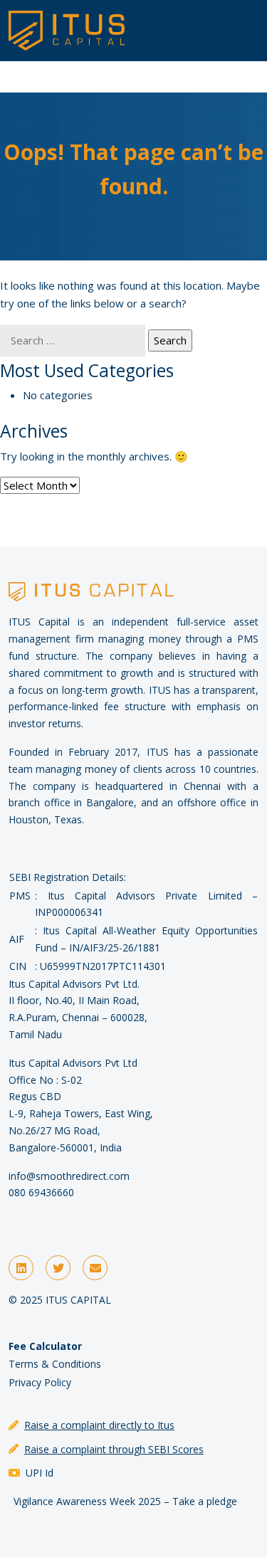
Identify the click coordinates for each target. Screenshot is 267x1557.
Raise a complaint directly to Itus (99, 1425)
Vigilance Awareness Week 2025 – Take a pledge (125, 1501)
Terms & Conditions (55, 1364)
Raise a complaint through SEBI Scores (114, 1449)
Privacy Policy (40, 1382)
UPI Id (39, 1472)
